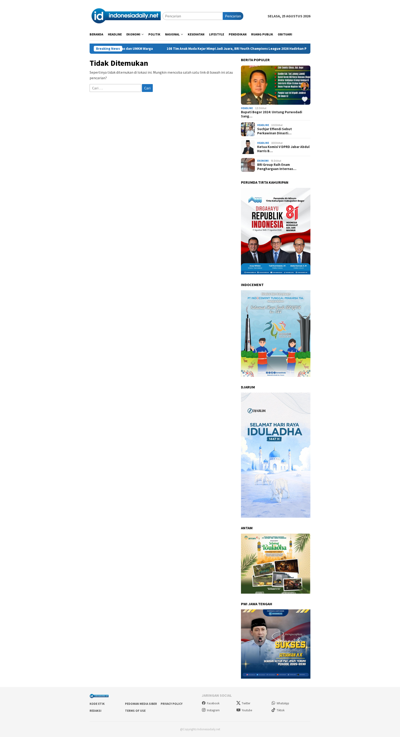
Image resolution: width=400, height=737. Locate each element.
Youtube (247, 710)
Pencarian (233, 16)
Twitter (246, 703)
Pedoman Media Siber (141, 704)
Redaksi (95, 711)
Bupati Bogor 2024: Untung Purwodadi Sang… (271, 114)
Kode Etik (97, 704)
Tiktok (280, 710)
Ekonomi (263, 160)
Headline (247, 108)
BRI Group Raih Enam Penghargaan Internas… (276, 167)
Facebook (213, 703)
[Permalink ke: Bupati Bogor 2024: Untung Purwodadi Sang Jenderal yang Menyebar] (275, 85)
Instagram (213, 710)
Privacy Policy (171, 704)
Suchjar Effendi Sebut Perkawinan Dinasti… (274, 131)
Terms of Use (135, 711)
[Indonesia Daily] (126, 15)
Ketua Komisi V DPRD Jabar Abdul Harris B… (283, 149)
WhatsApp (283, 703)
